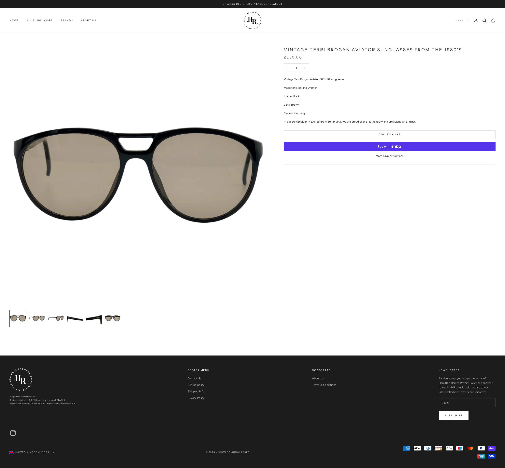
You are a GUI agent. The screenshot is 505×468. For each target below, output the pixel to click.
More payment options (390, 156)
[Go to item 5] (94, 318)
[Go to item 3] (56, 318)
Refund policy (196, 385)
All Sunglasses (39, 20)
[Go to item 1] (18, 318)
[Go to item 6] (113, 318)
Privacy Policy (196, 398)
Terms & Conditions (324, 385)
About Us (88, 20)
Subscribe (453, 415)
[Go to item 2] (37, 318)
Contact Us (194, 378)
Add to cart (390, 134)
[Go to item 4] (75, 318)
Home (14, 20)
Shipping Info (196, 391)
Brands (67, 20)
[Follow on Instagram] (13, 432)
